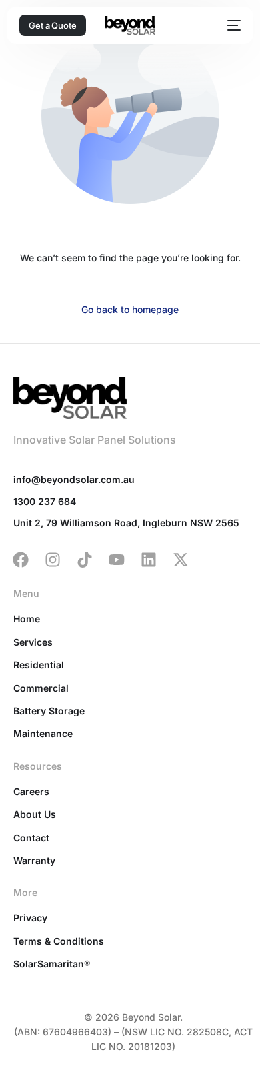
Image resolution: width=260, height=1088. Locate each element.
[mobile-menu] (231, 25)
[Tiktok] (85, 560)
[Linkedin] (149, 560)
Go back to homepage (130, 309)
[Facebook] (21, 560)
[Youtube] (117, 560)
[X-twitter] (181, 560)
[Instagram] (53, 560)
